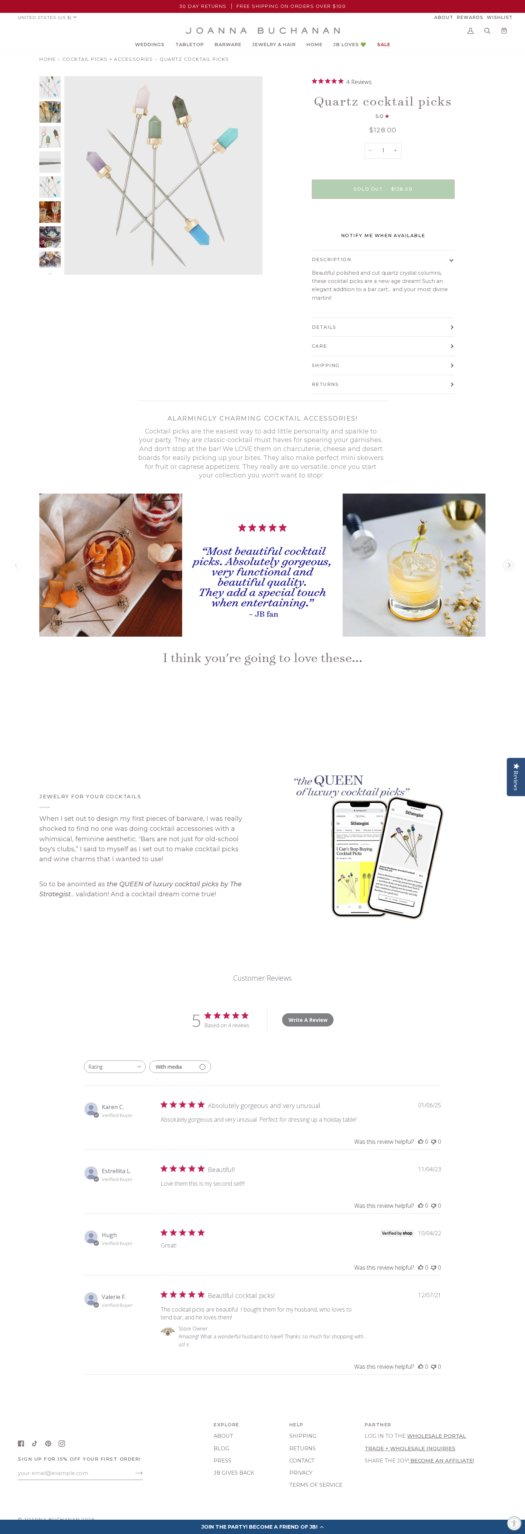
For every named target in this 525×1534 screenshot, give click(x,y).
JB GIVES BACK (234, 1473)
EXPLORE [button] (226, 1424)
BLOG (221, 1448)
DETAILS (324, 327)
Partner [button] (378, 1424)
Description (331, 259)
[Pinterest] (48, 1443)
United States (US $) (45, 17)
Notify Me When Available (383, 235)
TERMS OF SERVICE (315, 1485)
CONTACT (302, 1460)
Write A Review (308, 1019)
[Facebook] (21, 1443)
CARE (319, 346)
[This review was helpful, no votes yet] (420, 1142)
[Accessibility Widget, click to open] (514, 1523)
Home (47, 59)
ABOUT (223, 1436)
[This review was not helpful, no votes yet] (433, 1142)
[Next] (508, 565)
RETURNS (325, 384)
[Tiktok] (34, 1443)
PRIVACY (300, 1473)
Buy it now (383, 219)
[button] (150, 44)
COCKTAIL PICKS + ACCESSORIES (107, 59)
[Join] (133, 1473)
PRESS (222, 1460)
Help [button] (296, 1424)
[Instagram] (62, 1443)
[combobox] (115, 1066)
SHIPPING (326, 365)
